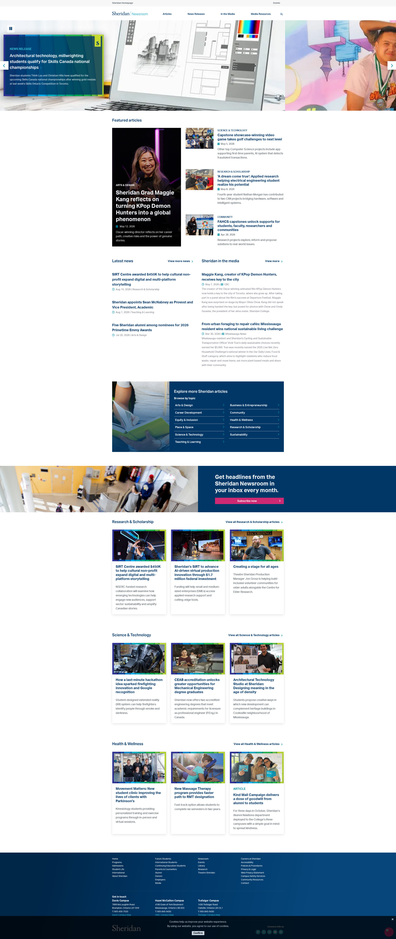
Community (237, 412)
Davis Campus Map (121, 915)
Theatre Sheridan (206, 873)
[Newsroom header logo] (130, 13)
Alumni (158, 873)
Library (201, 866)
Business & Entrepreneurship (248, 405)
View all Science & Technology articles (254, 635)
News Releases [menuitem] (196, 14)
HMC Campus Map (164, 915)
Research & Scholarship (245, 427)
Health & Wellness (241, 420)
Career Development (188, 412)
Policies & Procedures (251, 866)
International (118, 873)
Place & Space (184, 427)
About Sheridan (119, 876)
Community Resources (252, 880)
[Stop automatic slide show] (11, 29)
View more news (179, 261)
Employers (160, 880)
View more (272, 261)
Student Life (118, 869)
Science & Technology (189, 434)
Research (202, 869)
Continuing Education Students (170, 866)
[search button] (281, 14)
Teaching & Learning (188, 442)
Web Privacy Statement (252, 873)
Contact (245, 883)
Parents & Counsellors (166, 869)
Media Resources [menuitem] (261, 14)
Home (115, 859)
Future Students (163, 859)
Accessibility (247, 862)
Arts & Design (184, 405)
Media (158, 883)
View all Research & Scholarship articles (253, 522)
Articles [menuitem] (167, 14)
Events (276, 3)
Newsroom (203, 859)
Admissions (117, 866)
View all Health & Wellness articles (257, 744)
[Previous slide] (4, 65)
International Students (166, 862)
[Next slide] (391, 65)
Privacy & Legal (248, 869)
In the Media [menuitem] (228, 14)
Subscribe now (247, 501)
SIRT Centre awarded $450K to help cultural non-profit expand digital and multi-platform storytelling (151, 279)
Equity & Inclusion (186, 420)
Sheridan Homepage (122, 3)
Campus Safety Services (253, 876)
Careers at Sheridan (251, 859)
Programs (117, 862)
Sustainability (239, 434)
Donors (158, 876)
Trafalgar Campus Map (209, 915)
